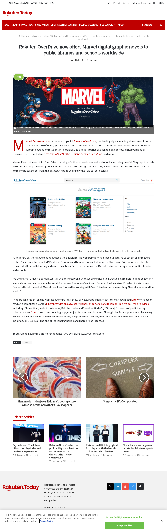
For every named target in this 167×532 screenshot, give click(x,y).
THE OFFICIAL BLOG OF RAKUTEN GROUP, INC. (29, 2)
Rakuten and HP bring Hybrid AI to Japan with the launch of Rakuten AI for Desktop (102, 448)
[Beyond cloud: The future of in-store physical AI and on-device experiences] (28, 433)
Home (24, 36)
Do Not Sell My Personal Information (124, 517)
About (121, 24)
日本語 (160, 2)
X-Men (99, 153)
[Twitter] (123, 3)
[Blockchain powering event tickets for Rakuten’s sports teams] (138, 433)
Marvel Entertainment (38, 141)
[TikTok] (128, 3)
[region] (83, 521)
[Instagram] (114, 3)
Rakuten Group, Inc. (141, 2)
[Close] (161, 520)
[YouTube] (118, 3)
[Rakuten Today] (17, 13)
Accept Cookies (124, 525)
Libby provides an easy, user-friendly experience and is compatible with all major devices (97, 303)
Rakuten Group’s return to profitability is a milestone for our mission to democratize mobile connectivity (63, 451)
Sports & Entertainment (64, 24)
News (6, 24)
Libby (134, 299)
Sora (33, 312)
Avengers (49, 153)
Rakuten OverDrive (85, 141)
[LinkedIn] (117, 486)
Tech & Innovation (39, 24)
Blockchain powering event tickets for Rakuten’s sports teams (138, 448)
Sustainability (108, 24)
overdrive (27, 342)
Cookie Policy (46, 521)
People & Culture (88, 24)
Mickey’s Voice (19, 24)
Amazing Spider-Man (83, 153)
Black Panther (63, 153)
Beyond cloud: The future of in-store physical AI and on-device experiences (27, 448)
